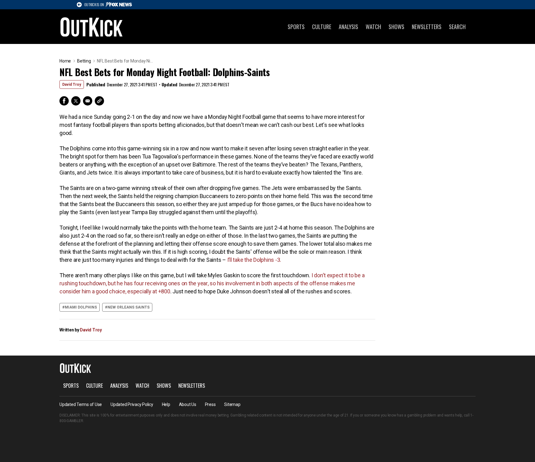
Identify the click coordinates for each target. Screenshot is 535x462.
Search (457, 27)
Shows (396, 27)
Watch (373, 27)
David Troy (71, 84)
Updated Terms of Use (80, 404)
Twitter (75, 101)
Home (65, 60)
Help (166, 404)
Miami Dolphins (81, 307)
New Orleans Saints (128, 307)
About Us (187, 404)
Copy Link (99, 101)
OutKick (91, 27)
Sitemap (232, 404)
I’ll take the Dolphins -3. (254, 260)
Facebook (64, 101)
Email (87, 101)
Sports (296, 27)
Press (210, 404)
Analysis (348, 27)
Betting (84, 60)
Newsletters (426, 27)
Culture (321, 27)
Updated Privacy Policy (132, 404)
